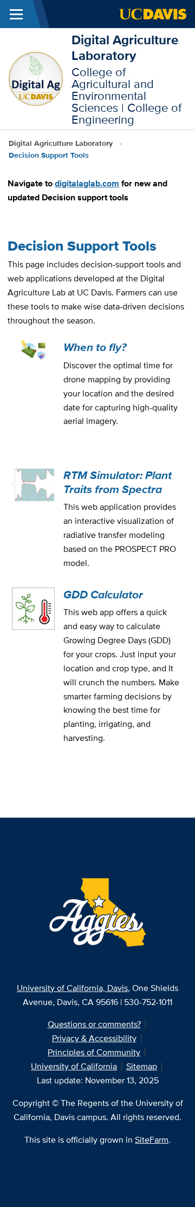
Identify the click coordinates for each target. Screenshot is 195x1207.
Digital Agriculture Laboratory (125, 47)
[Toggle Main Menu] (16, 14)
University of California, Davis (72, 988)
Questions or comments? (94, 1024)
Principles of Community (94, 1052)
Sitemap (141, 1066)
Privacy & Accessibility (94, 1038)
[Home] (36, 78)
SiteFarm (151, 1140)
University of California (74, 1066)
